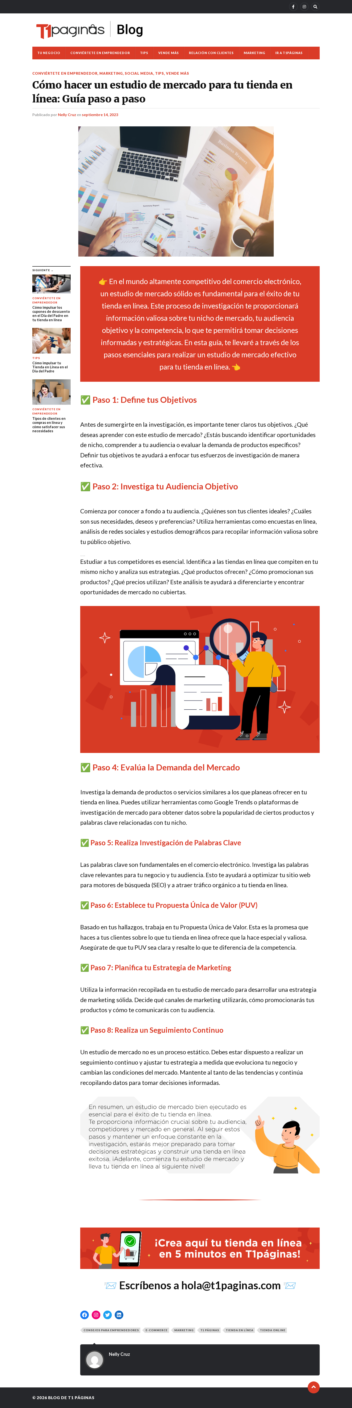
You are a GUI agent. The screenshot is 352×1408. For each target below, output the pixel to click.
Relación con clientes (211, 53)
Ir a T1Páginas (289, 53)
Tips (144, 53)
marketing (184, 1330)
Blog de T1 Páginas (71, 1397)
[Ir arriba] (314, 1387)
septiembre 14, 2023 (100, 114)
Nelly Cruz (67, 114)
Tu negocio (48, 53)
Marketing (254, 53)
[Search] (315, 6)
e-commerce (157, 1330)
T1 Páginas (209, 1330)
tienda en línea (239, 1330)
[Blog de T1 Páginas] (89, 30)
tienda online (272, 1330)
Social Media (139, 73)
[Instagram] (304, 6)
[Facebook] (293, 6)
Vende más (168, 53)
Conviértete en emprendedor (100, 53)
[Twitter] (107, 1315)
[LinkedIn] (119, 1315)
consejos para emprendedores (111, 1330)
